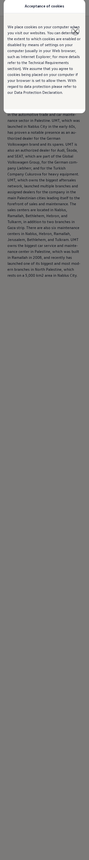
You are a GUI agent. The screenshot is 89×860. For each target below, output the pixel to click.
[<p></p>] (75, 31)
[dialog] (44, 430)
